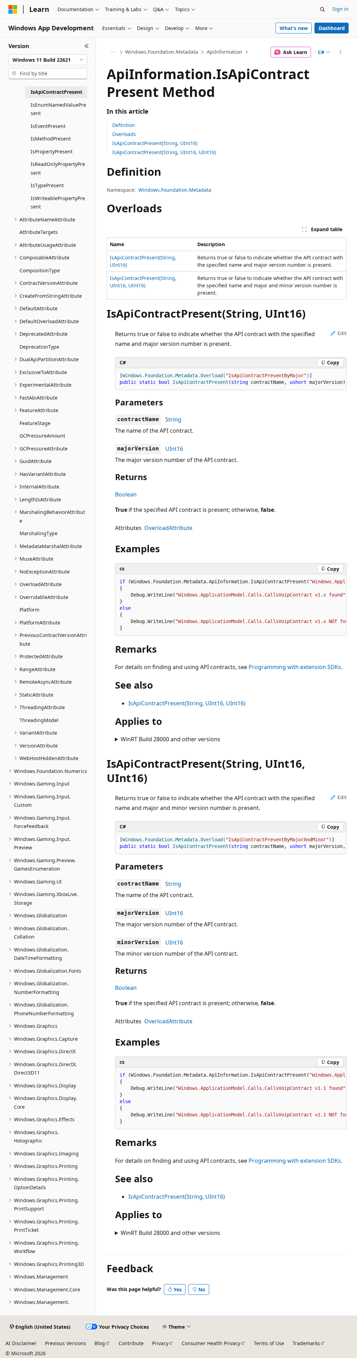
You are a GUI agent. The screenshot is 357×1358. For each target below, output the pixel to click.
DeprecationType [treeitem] (39, 346)
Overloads (124, 134)
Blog (99, 1343)
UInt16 (174, 449)
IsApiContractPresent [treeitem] (56, 92)
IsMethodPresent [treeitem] (51, 138)
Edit (342, 333)
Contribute (131, 1343)
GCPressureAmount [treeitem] (42, 435)
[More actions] (340, 52)
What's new (294, 28)
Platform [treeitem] (29, 609)
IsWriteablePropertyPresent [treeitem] (58, 202)
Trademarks (306, 1343)
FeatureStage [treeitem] (35, 423)
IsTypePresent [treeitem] (47, 185)
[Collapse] (87, 46)
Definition (123, 125)
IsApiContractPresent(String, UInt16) (154, 143)
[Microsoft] (12, 9)
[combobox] (47, 60)
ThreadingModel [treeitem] (39, 720)
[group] (231, 379)
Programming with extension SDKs (295, 667)
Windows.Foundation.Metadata (161, 51)
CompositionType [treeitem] (40, 270)
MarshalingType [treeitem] (39, 533)
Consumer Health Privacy (211, 1343)
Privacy (160, 1343)
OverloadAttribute (168, 528)
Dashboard (332, 28)
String (173, 419)
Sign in (340, 9)
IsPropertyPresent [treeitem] (52, 151)
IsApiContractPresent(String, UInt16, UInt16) (164, 152)
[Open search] (322, 9)
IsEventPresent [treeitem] (48, 126)
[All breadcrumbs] (113, 52)
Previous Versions (65, 1343)
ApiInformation (224, 51)
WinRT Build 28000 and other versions (170, 739)
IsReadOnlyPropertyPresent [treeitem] (58, 168)
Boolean (126, 494)
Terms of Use (269, 1343)
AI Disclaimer (21, 1343)
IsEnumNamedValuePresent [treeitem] (58, 109)
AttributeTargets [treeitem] (39, 232)
